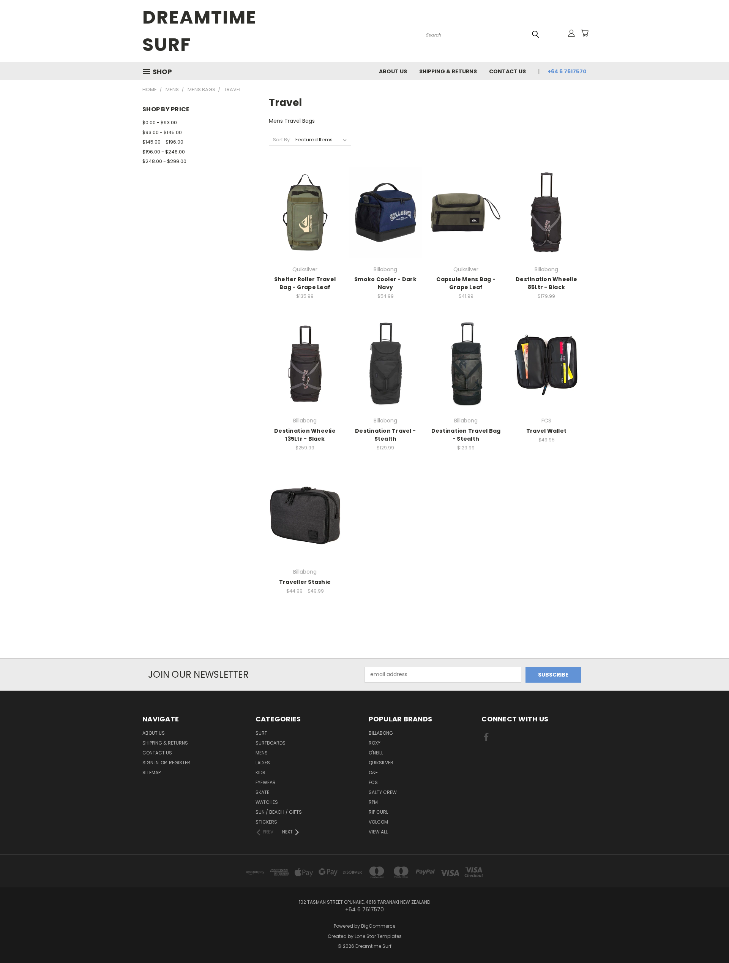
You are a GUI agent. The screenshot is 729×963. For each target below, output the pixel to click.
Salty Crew (383, 792)
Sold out (304, 225)
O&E (373, 772)
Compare (302, 211)
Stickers (266, 822)
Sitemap (151, 772)
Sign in (151, 762)
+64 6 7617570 (567, 71)
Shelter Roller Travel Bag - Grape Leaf (305, 283)
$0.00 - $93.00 (159, 122)
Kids (260, 772)
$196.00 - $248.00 (163, 151)
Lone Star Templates (378, 936)
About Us (393, 71)
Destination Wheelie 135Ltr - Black (305, 435)
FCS (373, 782)
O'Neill (376, 753)
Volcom (378, 822)
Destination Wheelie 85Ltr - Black (546, 283)
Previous (709, 939)
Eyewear (266, 782)
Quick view (305, 196)
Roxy (374, 743)
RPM (373, 802)
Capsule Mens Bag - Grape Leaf (465, 283)
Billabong (381, 733)
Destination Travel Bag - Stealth (466, 435)
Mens (262, 753)
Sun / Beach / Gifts (279, 812)
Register (179, 762)
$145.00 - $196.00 (162, 141)
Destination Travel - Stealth (385, 435)
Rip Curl (378, 812)
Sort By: (282, 139)
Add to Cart (546, 225)
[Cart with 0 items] (585, 33)
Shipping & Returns (448, 71)
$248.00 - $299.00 (164, 161)
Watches (267, 802)
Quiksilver (381, 762)
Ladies (263, 762)
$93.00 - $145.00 (162, 132)
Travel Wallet (546, 431)
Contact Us (507, 71)
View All (378, 832)
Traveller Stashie (305, 582)
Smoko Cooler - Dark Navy (385, 283)
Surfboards (271, 743)
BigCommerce (378, 926)
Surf (261, 733)
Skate (262, 792)
